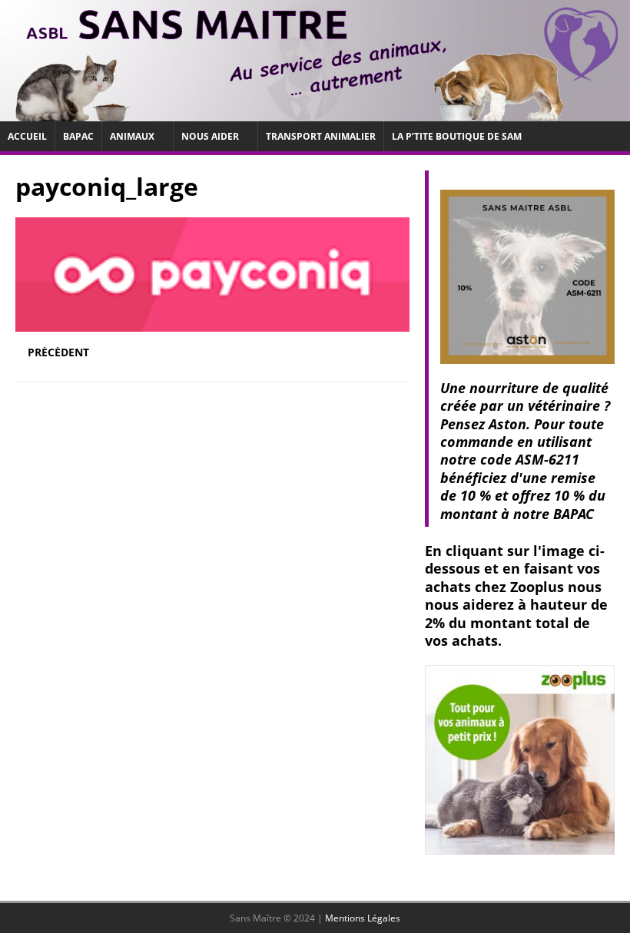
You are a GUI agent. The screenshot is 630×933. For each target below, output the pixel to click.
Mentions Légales (362, 918)
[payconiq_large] (212, 323)
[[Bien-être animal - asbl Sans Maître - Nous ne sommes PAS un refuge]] (315, 111)
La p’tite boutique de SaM (457, 136)
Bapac (78, 136)
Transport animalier (321, 136)
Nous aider (210, 136)
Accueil (27, 136)
